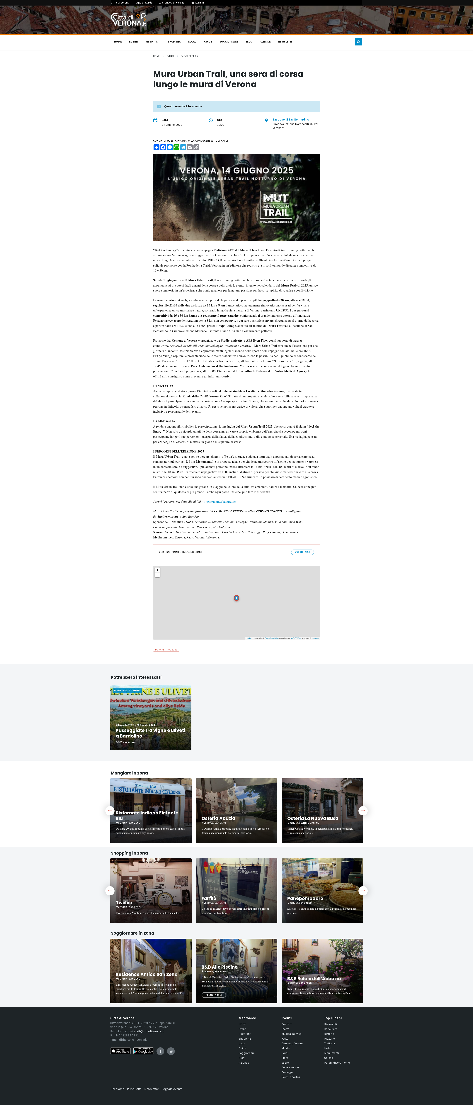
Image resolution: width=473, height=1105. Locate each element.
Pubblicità (134, 1089)
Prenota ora (214, 995)
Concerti (287, 1024)
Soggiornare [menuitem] (229, 41)
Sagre (285, 1062)
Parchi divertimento (337, 1062)
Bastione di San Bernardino (291, 119)
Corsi (285, 1053)
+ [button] (157, 570)
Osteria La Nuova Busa (312, 818)
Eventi (170, 56)
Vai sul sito (302, 552)
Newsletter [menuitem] (286, 41)
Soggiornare (247, 1053)
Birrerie (329, 1033)
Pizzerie (329, 1038)
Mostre (286, 1048)
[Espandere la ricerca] (358, 41)
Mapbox (315, 638)
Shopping (245, 1038)
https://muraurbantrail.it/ (220, 501)
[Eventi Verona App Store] (120, 1053)
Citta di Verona (120, 2)
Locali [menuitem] (192, 41)
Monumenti (331, 1053)
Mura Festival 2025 (166, 649)
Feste (285, 1038)
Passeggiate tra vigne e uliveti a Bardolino (150, 733)
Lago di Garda (143, 2)
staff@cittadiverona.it (149, 1031)
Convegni (288, 1072)
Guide (242, 1048)
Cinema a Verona (292, 1043)
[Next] (363, 810)
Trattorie (329, 1043)
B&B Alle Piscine (220, 967)
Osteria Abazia (218, 818)
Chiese (328, 1058)
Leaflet (249, 638)
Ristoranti (245, 1033)
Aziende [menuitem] (265, 41)
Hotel (327, 1048)
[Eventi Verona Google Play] (143, 1053)
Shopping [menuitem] (174, 41)
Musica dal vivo (292, 1033)
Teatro (285, 1029)
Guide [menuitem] (208, 41)
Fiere (285, 1058)
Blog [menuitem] (249, 41)
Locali (242, 1043)
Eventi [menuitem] (133, 41)
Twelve (124, 903)
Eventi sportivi (291, 1077)
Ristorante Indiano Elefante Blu (147, 815)
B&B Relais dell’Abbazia (314, 979)
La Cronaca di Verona (171, 2)
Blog (242, 1058)
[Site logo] (128, 25)
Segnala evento (172, 1089)
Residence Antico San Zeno (147, 974)
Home (156, 56)
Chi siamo (117, 1089)
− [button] (157, 575)
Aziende (244, 1062)
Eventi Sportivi (190, 56)
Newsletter (151, 1089)
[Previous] (110, 810)
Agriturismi (198, 2)
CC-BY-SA (296, 638)
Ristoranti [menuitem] (152, 41)
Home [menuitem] (118, 41)
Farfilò (209, 898)
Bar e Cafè (330, 1029)
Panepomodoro (305, 898)
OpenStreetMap (272, 638)
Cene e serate (290, 1067)
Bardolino (131, 742)
